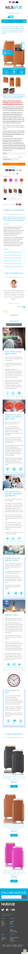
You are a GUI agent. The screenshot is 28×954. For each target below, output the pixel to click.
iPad (2, 922)
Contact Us (3, 938)
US (8, 204)
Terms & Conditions (12, 940)
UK (11, 204)
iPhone (3, 921)
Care (11, 922)
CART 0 (17, 13)
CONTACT (20, 945)
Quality (11, 923)
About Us (3, 937)
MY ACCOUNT (11, 13)
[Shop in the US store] (17, 205)
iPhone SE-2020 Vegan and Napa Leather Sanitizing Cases (12, 27)
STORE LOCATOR (17, 946)
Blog (11, 929)
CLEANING (14, 945)
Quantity (20, 157)
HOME (3, 26)
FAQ (2, 939)
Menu (5, 21)
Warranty (12, 938)
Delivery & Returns (14, 937)
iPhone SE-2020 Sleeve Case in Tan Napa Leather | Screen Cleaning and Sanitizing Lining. (14, 827)
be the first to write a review (14, 324)
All (2, 926)
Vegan (2, 925)
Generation (5, 157)
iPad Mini (3, 923)
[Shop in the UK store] (20, 205)
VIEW (13, 786)
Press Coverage (13, 931)
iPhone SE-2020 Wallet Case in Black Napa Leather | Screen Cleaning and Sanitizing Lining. (14, 778)
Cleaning (12, 921)
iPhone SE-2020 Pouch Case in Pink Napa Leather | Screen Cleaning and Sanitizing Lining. (14, 873)
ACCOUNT (8, 946)
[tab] (14, 224)
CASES (8, 945)
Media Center (13, 930)
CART (3, 946)
